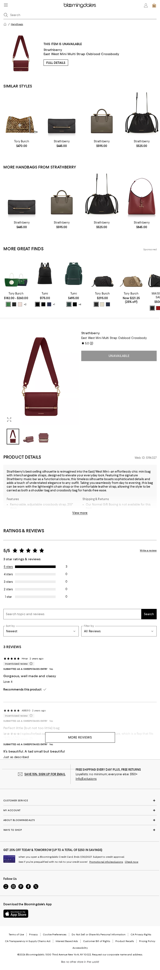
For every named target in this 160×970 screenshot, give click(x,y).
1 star (8, 596)
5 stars (8, 566)
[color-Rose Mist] (20, 304)
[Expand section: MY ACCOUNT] (80, 810)
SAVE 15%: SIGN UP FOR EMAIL (44, 774)
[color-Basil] (8, 304)
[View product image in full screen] (9, 419)
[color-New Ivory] (102, 304)
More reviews (80, 737)
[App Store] (15, 913)
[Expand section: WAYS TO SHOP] (80, 830)
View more (80, 513)
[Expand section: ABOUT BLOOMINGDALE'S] (80, 820)
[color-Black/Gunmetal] (43, 304)
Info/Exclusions (86, 778)
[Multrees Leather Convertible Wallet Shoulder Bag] (61, 115)
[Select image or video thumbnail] (13, 436)
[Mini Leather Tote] (101, 115)
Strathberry (53, 50)
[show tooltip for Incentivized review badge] (30, 664)
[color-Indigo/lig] (49, 304)
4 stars (8, 574)
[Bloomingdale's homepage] (5, 24)
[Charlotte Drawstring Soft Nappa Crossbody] (141, 115)
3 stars (8, 581)
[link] (21, 143)
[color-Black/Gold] (37, 304)
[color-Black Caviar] (152, 308)
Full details (55, 63)
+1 (54, 304)
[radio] (8, 304)
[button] (41, 388)
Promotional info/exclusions (106, 861)
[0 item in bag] (154, 5)
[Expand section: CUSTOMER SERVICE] (80, 800)
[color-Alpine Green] (69, 304)
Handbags (17, 24)
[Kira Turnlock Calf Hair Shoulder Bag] (21, 115)
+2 (25, 304)
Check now (131, 861)
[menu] (5, 5)
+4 (80, 304)
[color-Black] (14, 304)
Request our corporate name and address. (117, 954)
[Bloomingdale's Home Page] (80, 5)
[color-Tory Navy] (108, 304)
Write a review (148, 550)
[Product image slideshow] (41, 378)
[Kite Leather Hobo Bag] (141, 196)
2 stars (8, 589)
